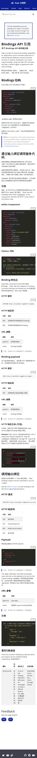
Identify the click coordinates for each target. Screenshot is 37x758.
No (10, 719)
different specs (12, 487)
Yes (4, 719)
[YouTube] (7, 755)
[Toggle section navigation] (33, 14)
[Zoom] (33, 755)
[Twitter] (3, 755)
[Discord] (29, 755)
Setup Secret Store (12, 146)
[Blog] (12, 755)
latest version (14, 35)
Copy (33, 89)
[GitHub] (25, 755)
